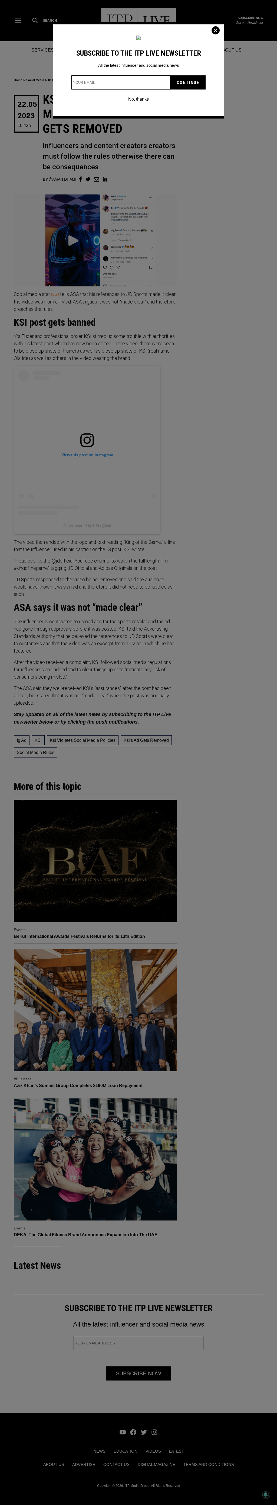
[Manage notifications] (265, 1494)
